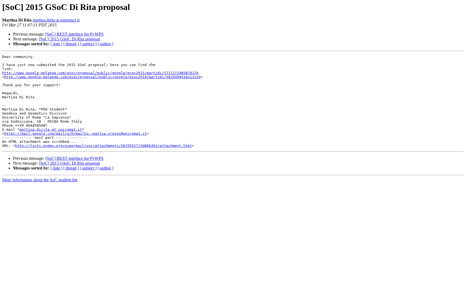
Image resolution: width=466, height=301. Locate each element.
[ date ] (56, 43)
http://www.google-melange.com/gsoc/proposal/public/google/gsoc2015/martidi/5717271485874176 (100, 73)
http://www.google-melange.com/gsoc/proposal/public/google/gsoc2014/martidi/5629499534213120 (102, 77)
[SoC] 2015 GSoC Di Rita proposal (69, 39)
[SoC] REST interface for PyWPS (74, 34)
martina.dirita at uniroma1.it (56, 20)
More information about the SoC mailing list (39, 180)
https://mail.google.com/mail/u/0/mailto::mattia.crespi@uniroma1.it (75, 134)
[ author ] (105, 43)
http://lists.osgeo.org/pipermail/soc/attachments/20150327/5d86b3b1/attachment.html (103, 146)
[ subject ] (88, 43)
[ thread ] (71, 43)
